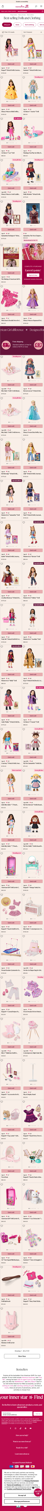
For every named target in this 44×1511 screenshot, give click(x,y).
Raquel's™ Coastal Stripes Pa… (10, 1011)
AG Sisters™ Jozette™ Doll (31, 111)
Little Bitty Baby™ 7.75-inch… (9, 805)
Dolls (17, 25)
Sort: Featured (28, 32)
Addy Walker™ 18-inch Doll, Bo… (10, 722)
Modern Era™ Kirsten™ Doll (31, 556)
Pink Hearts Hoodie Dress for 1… (10, 320)
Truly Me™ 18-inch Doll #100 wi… (10, 639)
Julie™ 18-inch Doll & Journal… (32, 474)
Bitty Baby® (32, 1381)
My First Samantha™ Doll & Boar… (33, 763)
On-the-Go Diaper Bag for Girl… (32, 970)
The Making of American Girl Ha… (11, 279)
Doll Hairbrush (5, 1301)
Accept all (22, 1495)
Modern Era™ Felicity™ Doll (31, 598)
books (7, 1388)
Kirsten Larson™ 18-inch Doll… (32, 391)
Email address (7, 1413)
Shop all (7, 25)
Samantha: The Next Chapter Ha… (33, 236)
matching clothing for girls (25, 1386)
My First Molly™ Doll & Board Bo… (33, 846)
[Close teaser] (33, 1488)
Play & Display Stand (29, 1094)
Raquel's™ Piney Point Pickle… (32, 1301)
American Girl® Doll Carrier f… (10, 887)
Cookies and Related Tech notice (19, 1489)
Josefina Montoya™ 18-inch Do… (10, 598)
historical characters (28, 1377)
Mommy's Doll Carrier (8, 1343)
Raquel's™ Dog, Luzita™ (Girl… (10, 1136)
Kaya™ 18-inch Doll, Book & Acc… (33, 680)
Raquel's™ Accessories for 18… (10, 1094)
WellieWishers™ (19, 1381)
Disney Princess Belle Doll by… (10, 111)
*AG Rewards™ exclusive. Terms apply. (33, 279)
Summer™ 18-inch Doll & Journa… (33, 70)
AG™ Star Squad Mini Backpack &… (11, 1260)
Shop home (13, 15)
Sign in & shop (33, 275)
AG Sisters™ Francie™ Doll (31, 722)
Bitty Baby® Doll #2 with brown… (11, 432)
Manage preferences (22, 1501)
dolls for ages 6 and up (25, 1379)
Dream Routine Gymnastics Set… (11, 970)
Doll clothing (29, 25)
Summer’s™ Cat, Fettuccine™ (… (32, 1218)
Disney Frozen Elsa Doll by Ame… (33, 432)
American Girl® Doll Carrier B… (10, 1218)
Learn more (24, 11)
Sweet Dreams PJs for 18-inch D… (33, 1011)
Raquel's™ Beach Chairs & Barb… (33, 1177)
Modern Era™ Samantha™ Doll (10, 515)
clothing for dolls (7, 1386)
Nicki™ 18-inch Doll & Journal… (32, 515)
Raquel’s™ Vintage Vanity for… (32, 887)
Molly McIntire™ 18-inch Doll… (32, 194)
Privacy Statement (32, 1481)
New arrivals (22, 15)
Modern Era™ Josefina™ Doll (31, 639)
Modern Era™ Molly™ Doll (9, 680)
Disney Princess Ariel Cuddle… (10, 194)
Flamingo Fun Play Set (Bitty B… (32, 153)
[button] (38, 1492)
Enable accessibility (22, 1)
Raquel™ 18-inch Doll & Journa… (10, 70)
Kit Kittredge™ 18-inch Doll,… (9, 474)
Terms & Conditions (14, 1485)
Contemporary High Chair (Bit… (32, 1053)
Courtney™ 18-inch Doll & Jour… (10, 763)
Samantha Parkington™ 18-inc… (10, 236)
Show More (22, 1356)
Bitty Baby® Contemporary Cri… (33, 929)
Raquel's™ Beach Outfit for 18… (10, 929)
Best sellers (30, 15)
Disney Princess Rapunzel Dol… (32, 320)
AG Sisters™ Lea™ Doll (7, 153)
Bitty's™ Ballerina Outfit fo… (9, 1053)
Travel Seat (4, 1177)
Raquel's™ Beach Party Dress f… (32, 1136)
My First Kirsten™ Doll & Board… (33, 805)
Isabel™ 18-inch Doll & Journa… (10, 556)
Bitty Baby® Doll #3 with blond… (10, 391)
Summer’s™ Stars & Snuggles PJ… (33, 1260)
